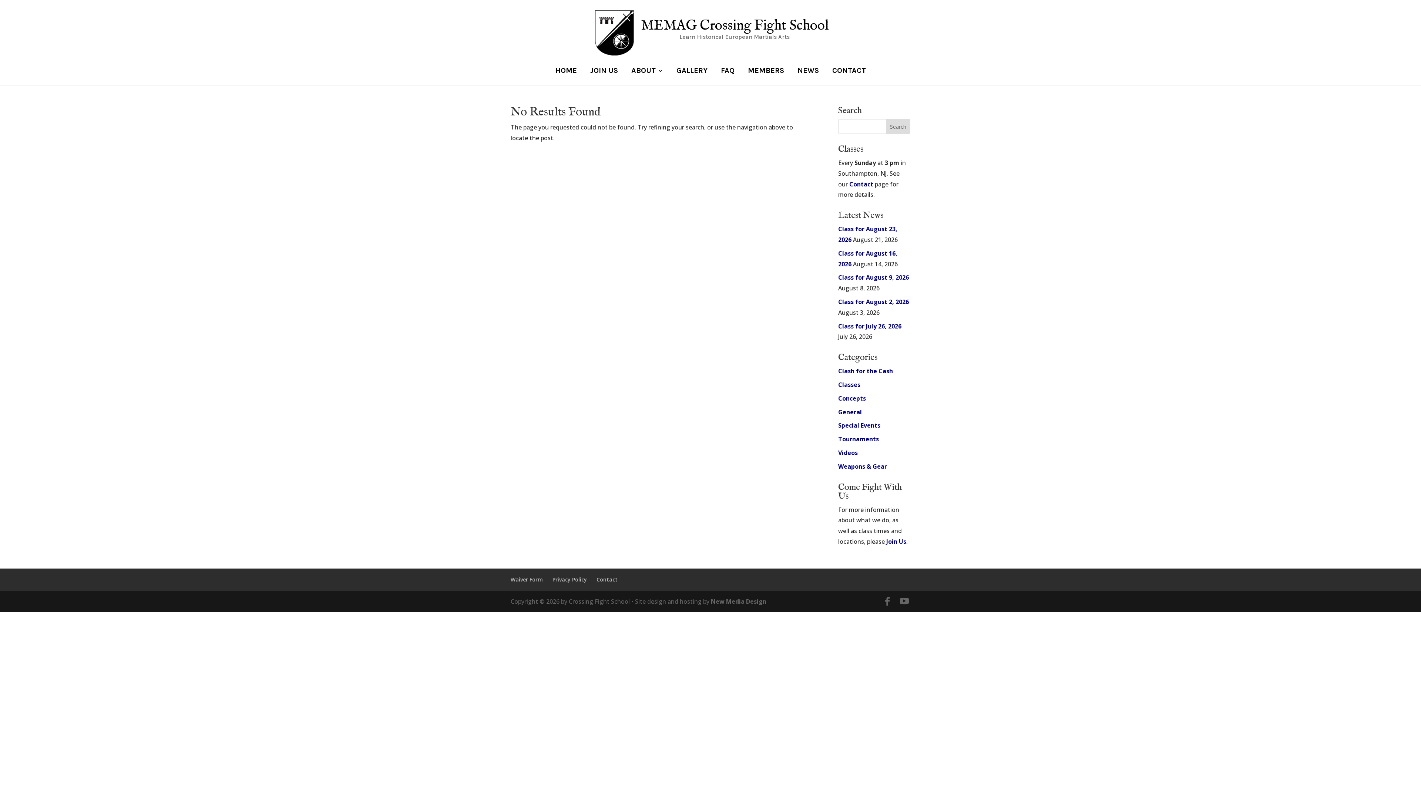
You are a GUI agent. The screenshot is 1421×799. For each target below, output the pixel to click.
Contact (849, 71)
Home (566, 71)
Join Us (604, 71)
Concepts (852, 398)
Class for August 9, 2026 (873, 277)
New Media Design (738, 601)
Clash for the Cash (865, 371)
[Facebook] (887, 601)
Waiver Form (527, 579)
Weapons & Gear (862, 466)
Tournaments (858, 439)
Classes (849, 385)
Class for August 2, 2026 (873, 302)
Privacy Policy (569, 579)
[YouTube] (904, 601)
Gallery (692, 71)
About (643, 71)
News (808, 71)
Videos (848, 453)
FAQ (728, 71)
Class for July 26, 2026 (869, 326)
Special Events (859, 425)
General (850, 412)
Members (766, 71)
